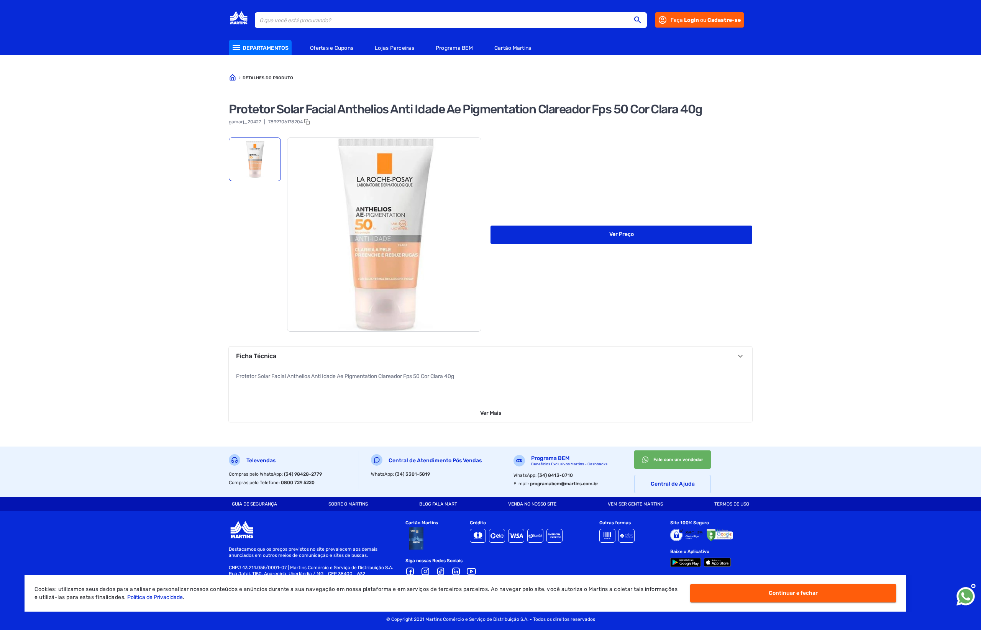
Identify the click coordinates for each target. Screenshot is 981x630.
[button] (640, 20)
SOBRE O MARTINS (348, 504)
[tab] (255, 159)
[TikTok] (440, 571)
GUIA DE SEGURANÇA (254, 504)
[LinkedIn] (456, 571)
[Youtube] (471, 571)
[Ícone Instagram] (425, 571)
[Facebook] (410, 571)
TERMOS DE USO (731, 504)
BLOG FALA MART (438, 504)
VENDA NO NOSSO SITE (532, 504)
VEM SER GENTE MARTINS (635, 504)
